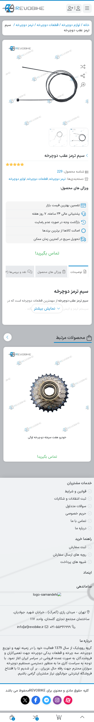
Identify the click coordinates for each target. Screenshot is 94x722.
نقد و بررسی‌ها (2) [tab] (15, 272)
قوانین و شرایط (75, 491)
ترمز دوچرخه (25, 25)
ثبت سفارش (77, 547)
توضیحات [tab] (76, 272)
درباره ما (80, 528)
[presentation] (8, 337)
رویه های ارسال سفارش (69, 554)
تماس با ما (78, 521)
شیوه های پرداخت (73, 562)
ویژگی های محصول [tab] (49, 272)
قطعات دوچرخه (47, 25)
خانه (86, 25)
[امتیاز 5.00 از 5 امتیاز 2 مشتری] (15, 164)
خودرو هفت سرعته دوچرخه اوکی (47, 437)
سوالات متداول (76, 506)
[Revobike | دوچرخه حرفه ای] (23, 8)
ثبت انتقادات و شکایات (70, 498)
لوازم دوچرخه (71, 25)
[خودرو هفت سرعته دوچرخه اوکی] (47, 390)
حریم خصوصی (75, 513)
